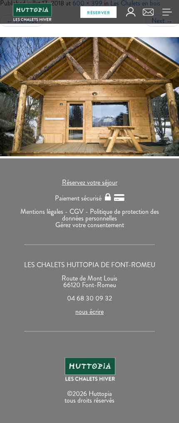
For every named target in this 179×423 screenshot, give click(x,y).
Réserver (98, 13)
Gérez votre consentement (89, 225)
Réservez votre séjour (89, 182)
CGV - (80, 211)
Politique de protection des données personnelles (110, 215)
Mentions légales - (45, 211)
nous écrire (89, 311)
